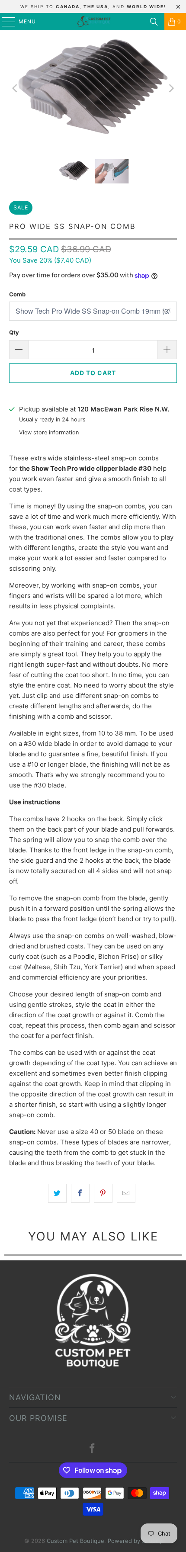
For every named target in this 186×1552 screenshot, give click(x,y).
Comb (17, 294)
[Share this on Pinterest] (103, 1193)
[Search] (154, 21)
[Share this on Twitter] (57, 1193)
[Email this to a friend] (126, 1193)
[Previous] (15, 88)
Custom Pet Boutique (75, 1540)
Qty (14, 332)
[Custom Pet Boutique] (93, 21)
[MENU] (4, 21)
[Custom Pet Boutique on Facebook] (92, 1449)
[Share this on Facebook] (80, 1193)
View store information (49, 432)
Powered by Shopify (135, 1540)
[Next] (170, 88)
